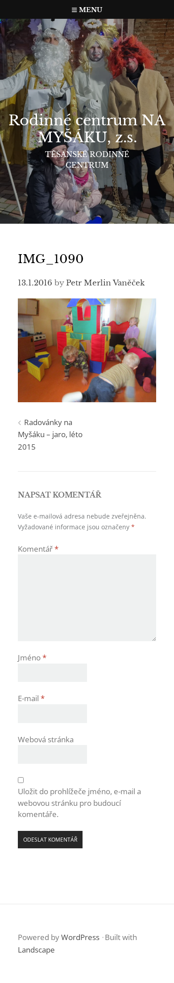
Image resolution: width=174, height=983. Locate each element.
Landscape (36, 950)
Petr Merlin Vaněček (105, 283)
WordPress (80, 937)
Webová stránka (46, 739)
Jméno (32, 657)
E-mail (31, 698)
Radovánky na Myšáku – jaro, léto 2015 (50, 434)
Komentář (38, 549)
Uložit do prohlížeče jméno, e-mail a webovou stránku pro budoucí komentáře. (79, 802)
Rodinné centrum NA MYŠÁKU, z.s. (87, 128)
